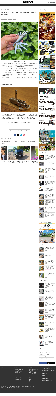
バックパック (42, 356)
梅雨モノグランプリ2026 (33, 372)
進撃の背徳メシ (31, 370)
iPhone (52, 358)
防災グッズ (3, 143)
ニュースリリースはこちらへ (47, 377)
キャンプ (41, 352)
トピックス (30, 380)
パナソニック (48, 352)
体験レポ (30, 377)
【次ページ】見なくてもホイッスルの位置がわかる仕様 (19, 122)
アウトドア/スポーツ (18, 373)
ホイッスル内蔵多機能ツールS (6, 141)
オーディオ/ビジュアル (18, 371)
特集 (29, 381)
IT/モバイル (17, 370)
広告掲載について (45, 378)
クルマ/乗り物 (17, 372)
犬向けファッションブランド (19, 369)
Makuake (48, 354)
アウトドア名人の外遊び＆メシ (34, 373)
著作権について (44, 373)
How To (30, 379)
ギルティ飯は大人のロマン (33, 371)
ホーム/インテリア (18, 377)
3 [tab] (20, 166)
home (2, 5)
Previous (2, 153)
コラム (30, 378)
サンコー (41, 360)
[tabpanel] (19, 155)
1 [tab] (17, 166)
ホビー (16, 378)
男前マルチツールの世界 (31, 141)
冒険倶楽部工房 (22, 141)
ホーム (2, 367)
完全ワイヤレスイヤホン (43, 358)
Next (35, 153)
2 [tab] (18, 166)
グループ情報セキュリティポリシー (48, 370)
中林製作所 (15, 141)
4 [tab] (21, 166)
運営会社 (43, 375)
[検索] (54, 5)
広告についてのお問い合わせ (47, 380)
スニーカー (42, 354)
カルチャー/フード (18, 379)
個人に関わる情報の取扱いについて (48, 368)
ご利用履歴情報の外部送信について (48, 372)
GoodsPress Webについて (46, 367)
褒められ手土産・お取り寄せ (33, 369)
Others (16, 380)
